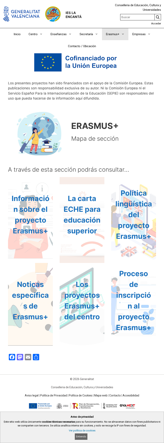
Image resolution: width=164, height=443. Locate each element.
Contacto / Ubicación (82, 46)
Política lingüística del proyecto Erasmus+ (133, 215)
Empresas (139, 34)
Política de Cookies (80, 395)
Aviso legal (31, 395)
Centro (33, 34)
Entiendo (81, 436)
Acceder (156, 23)
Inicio (17, 34)
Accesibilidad (131, 395)
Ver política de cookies (82, 430)
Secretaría (86, 34)
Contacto (115, 395)
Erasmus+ (112, 34)
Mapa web (100, 395)
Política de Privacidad (53, 395)
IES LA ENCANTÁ (74, 15)
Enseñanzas (59, 34)
